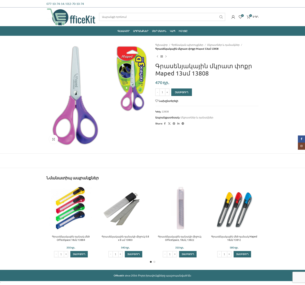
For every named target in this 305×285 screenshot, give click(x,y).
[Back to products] (162, 56)
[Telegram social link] (183, 123)
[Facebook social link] (165, 123)
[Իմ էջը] (233, 16)
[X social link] (169, 123)
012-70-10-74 (75, 3)
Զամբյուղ (181, 92)
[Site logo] (71, 16)
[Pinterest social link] (174, 123)
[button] (79, 254)
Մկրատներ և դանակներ (223, 44)
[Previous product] (157, 56)
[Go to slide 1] (151, 262)
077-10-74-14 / (56, 3)
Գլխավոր (161, 44)
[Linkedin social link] (178, 123)
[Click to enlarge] (53, 139)
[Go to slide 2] (154, 262)
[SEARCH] (221, 17)
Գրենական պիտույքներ (187, 44)
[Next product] (166, 56)
